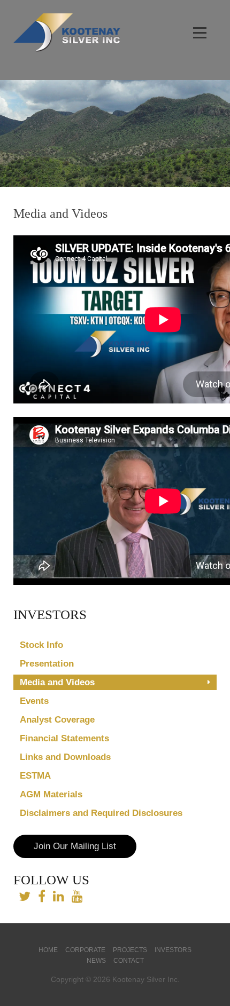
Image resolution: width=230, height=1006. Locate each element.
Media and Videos (57, 682)
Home (48, 950)
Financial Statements (64, 738)
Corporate (85, 950)
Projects (130, 950)
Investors (173, 950)
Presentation (47, 664)
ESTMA (35, 776)
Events (34, 701)
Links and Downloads (65, 757)
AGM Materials (51, 794)
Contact (128, 960)
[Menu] (200, 33)
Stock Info (41, 645)
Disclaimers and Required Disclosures (101, 813)
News (96, 960)
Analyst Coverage (57, 720)
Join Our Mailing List (75, 846)
